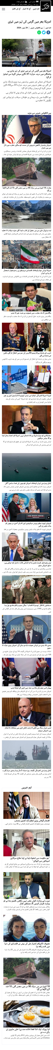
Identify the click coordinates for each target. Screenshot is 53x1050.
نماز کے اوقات (20, 1)
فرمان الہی (32, 1)
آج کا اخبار (27, 9)
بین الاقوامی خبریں (36, 27)
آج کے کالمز (16, 9)
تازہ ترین (36, 9)
